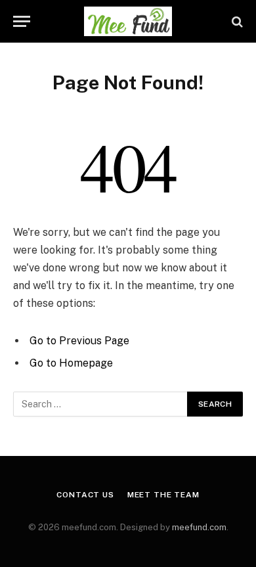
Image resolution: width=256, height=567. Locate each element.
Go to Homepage (71, 363)
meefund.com (199, 527)
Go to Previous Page (79, 340)
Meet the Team (163, 494)
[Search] (236, 21)
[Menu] (21, 21)
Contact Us (85, 494)
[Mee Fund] (128, 21)
